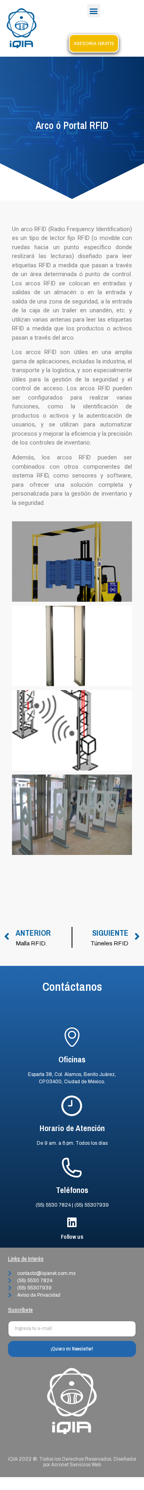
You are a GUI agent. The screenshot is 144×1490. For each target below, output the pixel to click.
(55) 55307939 (91, 1205)
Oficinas (72, 1059)
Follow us (72, 1236)
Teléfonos (72, 1190)
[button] (93, 10)
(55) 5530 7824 (53, 1205)
